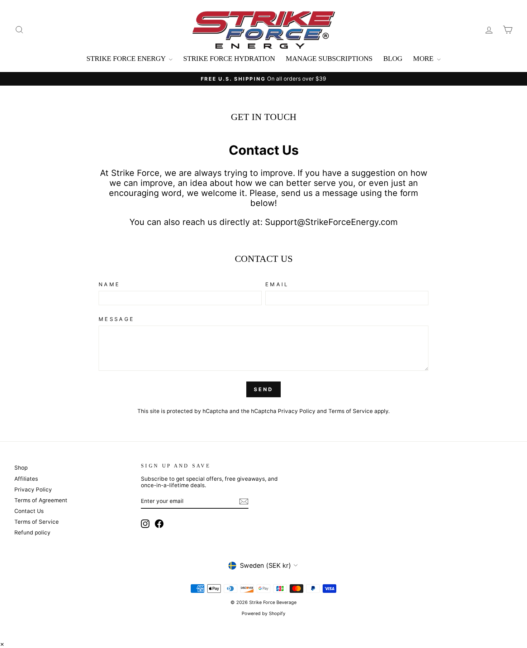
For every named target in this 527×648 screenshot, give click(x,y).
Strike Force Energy (126, 58)
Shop (21, 467)
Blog (392, 58)
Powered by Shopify (263, 613)
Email (277, 284)
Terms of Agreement (40, 500)
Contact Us (29, 511)
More (424, 58)
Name (109, 284)
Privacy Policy (296, 411)
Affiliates (26, 478)
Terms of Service (350, 411)
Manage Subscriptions (329, 58)
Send (264, 389)
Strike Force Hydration (229, 58)
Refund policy (32, 532)
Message (116, 319)
